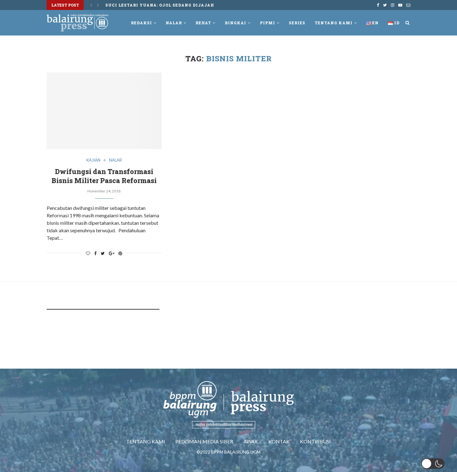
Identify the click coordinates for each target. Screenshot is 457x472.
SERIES (297, 22)
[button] (433, 463)
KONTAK (279, 441)
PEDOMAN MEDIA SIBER (204, 441)
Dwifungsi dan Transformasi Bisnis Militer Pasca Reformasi (104, 176)
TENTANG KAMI (145, 441)
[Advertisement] (160, 333)
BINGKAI (235, 22)
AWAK (250, 441)
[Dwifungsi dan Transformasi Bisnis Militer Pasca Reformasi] (104, 111)
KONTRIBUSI (315, 441)
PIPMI (267, 22)
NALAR (174, 22)
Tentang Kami (334, 22)
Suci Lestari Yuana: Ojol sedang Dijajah (159, 4)
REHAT (203, 22)
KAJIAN (93, 160)
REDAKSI (141, 22)
